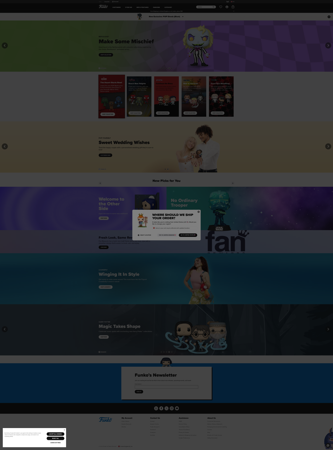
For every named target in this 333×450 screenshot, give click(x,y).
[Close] (64, 429)
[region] (34, 437)
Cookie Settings (55, 443)
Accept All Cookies (55, 434)
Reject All (55, 438)
